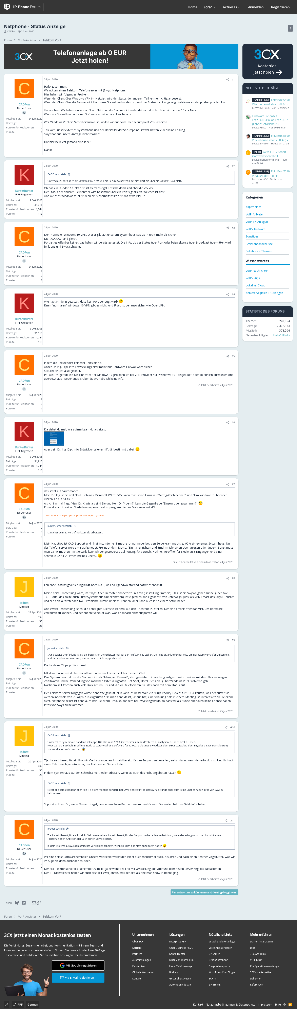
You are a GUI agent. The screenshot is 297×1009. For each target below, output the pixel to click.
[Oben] (284, 1004)
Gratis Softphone (218, 960)
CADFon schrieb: (56, 174)
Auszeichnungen (141, 960)
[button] (214, 7)
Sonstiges (252, 236)
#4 (233, 294)
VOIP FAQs (256, 960)
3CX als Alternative (260, 972)
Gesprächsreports (219, 966)
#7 (233, 484)
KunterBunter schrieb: (59, 526)
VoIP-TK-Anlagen (257, 222)
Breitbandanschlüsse (259, 244)
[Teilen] (227, 80)
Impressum (265, 1004)
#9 (233, 640)
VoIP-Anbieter (255, 214)
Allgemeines (253, 207)
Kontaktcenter (177, 954)
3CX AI (212, 978)
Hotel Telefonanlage (181, 966)
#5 (233, 356)
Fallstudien (138, 966)
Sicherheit (255, 978)
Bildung (173, 972)
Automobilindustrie (180, 984)
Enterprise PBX (177, 941)
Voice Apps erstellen (220, 948)
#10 (232, 727)
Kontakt (136, 978)
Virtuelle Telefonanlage (222, 941)
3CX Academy (258, 954)
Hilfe (278, 1004)
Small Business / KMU (181, 948)
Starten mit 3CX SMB (261, 941)
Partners (137, 954)
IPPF (19, 1004)
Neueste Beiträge (262, 88)
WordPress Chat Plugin (222, 972)
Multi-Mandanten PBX (181, 960)
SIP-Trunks (214, 984)
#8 (233, 578)
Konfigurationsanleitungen (265, 966)
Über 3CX (137, 941)
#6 (233, 422)
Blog (252, 948)
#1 (233, 79)
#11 (232, 820)
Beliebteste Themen (259, 251)
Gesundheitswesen (180, 978)
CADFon (11, 31)
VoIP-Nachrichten (257, 270)
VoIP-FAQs (253, 278)
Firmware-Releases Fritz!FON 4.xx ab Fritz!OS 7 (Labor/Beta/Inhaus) (270, 120)
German (32, 1004)
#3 (233, 228)
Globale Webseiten (143, 972)
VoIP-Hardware (255, 229)
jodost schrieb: (56, 648)
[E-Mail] (31, 902)
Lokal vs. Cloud (255, 285)
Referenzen (256, 984)
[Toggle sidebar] (290, 28)
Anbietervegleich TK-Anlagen (264, 293)
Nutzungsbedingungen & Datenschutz (230, 1004)
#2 (233, 166)
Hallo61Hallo (281, 335)
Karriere (137, 948)
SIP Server (214, 954)
